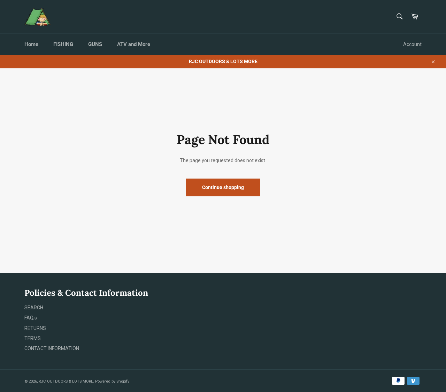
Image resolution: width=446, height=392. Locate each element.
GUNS (95, 44)
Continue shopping (223, 187)
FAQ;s (30, 318)
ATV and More (133, 44)
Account (412, 44)
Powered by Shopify (112, 381)
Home (31, 44)
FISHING (63, 44)
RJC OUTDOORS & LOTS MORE (66, 381)
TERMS (32, 338)
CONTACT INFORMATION (51, 348)
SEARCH (33, 307)
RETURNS (35, 328)
